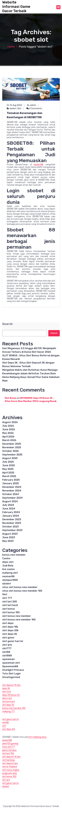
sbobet (12, 108)
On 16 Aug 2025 (14, 105)
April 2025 (8, 472)
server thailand (9, 766)
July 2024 (8, 505)
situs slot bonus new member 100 (22, 590)
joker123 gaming (10, 743)
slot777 (6, 648)
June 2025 (8, 465)
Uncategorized (11, 677)
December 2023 (11, 519)
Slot (19, 108)
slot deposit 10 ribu (11, 685)
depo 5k (6, 688)
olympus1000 (10, 580)
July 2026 (8, 425)
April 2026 (8, 436)
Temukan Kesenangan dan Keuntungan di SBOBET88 (24, 115)
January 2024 (10, 515)
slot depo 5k (9, 634)
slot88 (6, 652)
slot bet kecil (10, 605)
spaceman (8, 659)
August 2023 (10, 533)
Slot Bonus (11, 398)
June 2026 (8, 429)
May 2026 (8, 433)
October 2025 (10, 451)
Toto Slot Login (11, 673)
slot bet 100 (8, 753)
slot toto (6, 691)
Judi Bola (7, 565)
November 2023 (11, 523)
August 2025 (10, 458)
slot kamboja (8, 760)
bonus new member (14, 554)
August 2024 (10, 501)
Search (7, 324)
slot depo (8, 623)
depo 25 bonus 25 (11, 695)
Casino (6, 558)
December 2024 (11, 487)
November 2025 (11, 447)
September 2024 (12, 497)
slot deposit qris (10, 763)
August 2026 (10, 422)
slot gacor (8, 637)
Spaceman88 (10, 666)
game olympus (9, 750)
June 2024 (8, 508)
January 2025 (10, 483)
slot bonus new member (16, 616)
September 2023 (12, 530)
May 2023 (8, 541)
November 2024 (11, 490)
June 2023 (8, 537)
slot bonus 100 (11, 612)
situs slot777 (8, 747)
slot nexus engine (10, 770)
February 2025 (11, 479)
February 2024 (11, 512)
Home (11, 46)
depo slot (8, 562)
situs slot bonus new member (19, 587)
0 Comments (35, 108)
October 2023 (10, 526)
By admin (31, 105)
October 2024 (10, 494)
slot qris (7, 644)
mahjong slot (10, 572)
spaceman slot (11, 662)
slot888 (7, 655)
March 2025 (9, 476)
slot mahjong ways (37, 737)
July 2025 (8, 461)
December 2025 (11, 443)
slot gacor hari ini (12, 641)
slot (4, 726)
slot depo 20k (10, 630)
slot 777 (7, 598)
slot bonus (8, 608)
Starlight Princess (13, 670)
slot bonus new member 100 (19, 619)
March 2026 (9, 440)
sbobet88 (38, 164)
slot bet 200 (9, 601)
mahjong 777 (8, 711)
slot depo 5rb (8, 729)
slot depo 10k (10, 626)
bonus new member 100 (13, 708)
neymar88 (8, 576)
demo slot (7, 698)
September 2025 (12, 454)
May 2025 (8, 469)
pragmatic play (9, 773)
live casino (8, 569)
